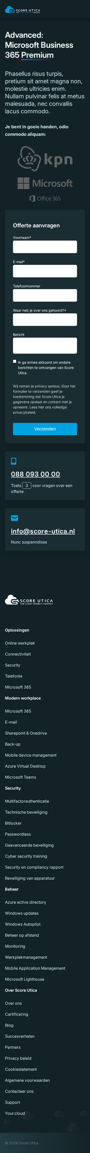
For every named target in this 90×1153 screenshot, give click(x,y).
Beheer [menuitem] (11, 889)
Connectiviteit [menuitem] (18, 654)
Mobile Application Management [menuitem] (35, 968)
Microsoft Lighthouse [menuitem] (24, 979)
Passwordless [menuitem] (18, 834)
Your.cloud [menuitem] (15, 1113)
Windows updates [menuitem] (21, 913)
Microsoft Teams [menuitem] (20, 777)
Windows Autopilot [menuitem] (22, 924)
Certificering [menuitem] (16, 1014)
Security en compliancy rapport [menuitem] (34, 867)
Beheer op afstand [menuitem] (22, 935)
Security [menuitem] (12, 665)
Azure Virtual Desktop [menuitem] (25, 766)
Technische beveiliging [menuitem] (26, 812)
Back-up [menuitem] (12, 744)
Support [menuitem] (12, 1102)
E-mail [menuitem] (11, 722)
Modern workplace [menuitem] (23, 698)
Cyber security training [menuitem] (26, 856)
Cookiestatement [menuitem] (21, 1069)
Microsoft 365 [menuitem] (18, 687)
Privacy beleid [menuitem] (18, 1058)
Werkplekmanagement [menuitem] (26, 957)
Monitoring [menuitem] (15, 946)
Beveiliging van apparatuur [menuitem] (30, 878)
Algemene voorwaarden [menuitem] (27, 1080)
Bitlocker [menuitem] (13, 823)
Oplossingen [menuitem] (17, 630)
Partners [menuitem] (12, 1047)
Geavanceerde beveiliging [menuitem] (29, 845)
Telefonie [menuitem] (13, 676)
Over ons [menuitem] (13, 1003)
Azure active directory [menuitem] (25, 902)
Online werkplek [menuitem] (20, 643)
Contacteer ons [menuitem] (19, 1091)
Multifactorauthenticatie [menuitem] (27, 801)
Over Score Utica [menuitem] (21, 990)
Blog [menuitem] (9, 1025)
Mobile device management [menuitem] (30, 755)
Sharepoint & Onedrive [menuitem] (26, 733)
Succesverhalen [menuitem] (19, 1036)
